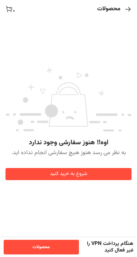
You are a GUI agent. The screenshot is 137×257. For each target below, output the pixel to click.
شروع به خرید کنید (68, 174)
